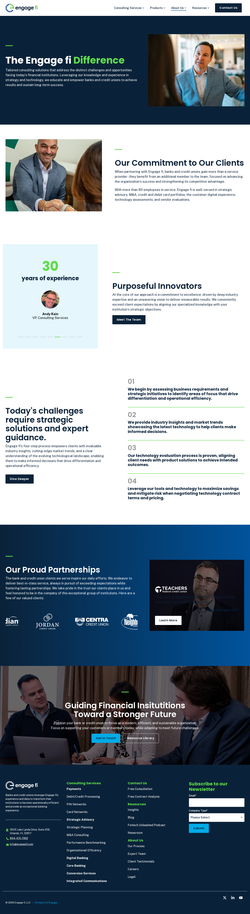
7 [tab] (64, 338)
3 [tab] (34, 338)
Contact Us (228, 8)
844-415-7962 (19, 838)
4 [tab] (42, 338)
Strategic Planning (80, 827)
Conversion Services (81, 873)
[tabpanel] (50, 292)
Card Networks (77, 812)
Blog (131, 817)
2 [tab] (27, 338)
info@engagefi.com (21, 844)
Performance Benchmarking (86, 842)
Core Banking (76, 865)
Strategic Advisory (80, 819)
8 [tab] (71, 338)
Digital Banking (77, 858)
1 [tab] (20, 338)
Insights (133, 810)
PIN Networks (76, 804)
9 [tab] (78, 338)
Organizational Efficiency (84, 850)
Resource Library (140, 738)
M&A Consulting (78, 835)
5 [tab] (49, 338)
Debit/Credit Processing (83, 796)
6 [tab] (56, 338)
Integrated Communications (87, 881)
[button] (225, 898)
